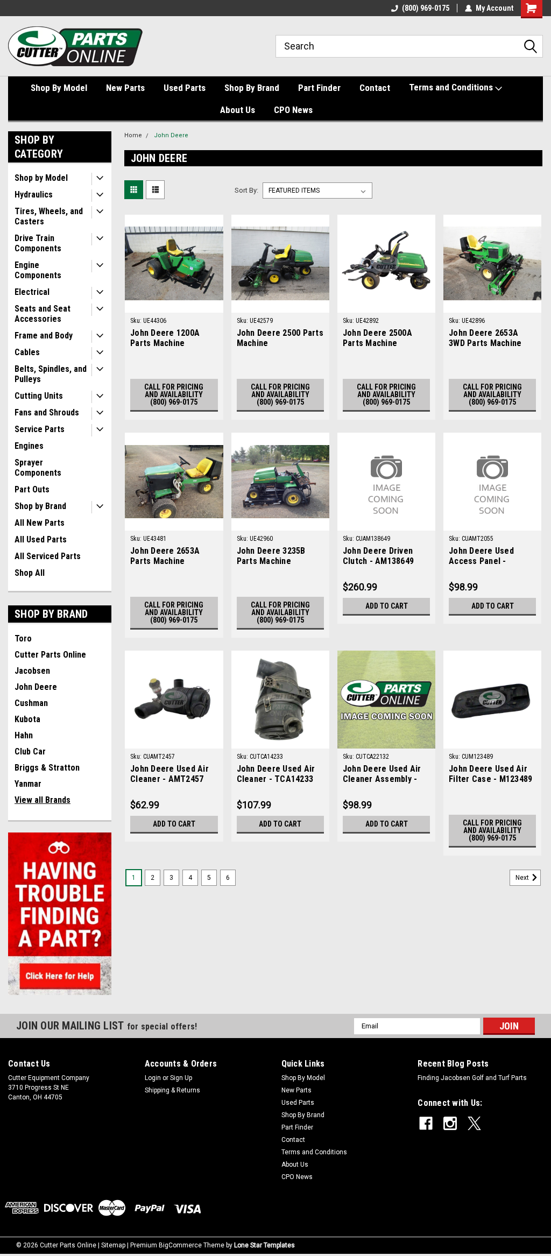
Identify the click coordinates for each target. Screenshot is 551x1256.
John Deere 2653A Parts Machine (165, 556)
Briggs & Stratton (47, 768)
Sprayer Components (38, 467)
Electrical (32, 292)
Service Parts (40, 429)
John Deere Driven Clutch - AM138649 (378, 556)
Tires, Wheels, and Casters (49, 216)
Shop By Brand (251, 87)
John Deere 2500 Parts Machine (280, 338)
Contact (374, 87)
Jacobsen (32, 671)
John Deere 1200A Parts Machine (165, 338)
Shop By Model (59, 87)
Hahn (24, 735)
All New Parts (40, 523)
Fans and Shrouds (47, 412)
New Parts (125, 87)
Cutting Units (39, 396)
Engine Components (38, 270)
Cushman (31, 703)
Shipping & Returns (172, 1090)
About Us (237, 109)
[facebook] (426, 1123)
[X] (474, 1123)
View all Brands (42, 800)
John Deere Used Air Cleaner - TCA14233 (276, 774)
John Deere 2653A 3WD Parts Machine (485, 338)
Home (133, 135)
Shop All (30, 573)
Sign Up (181, 1078)
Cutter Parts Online (50, 655)
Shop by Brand (40, 506)
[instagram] (450, 1123)
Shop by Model (41, 178)
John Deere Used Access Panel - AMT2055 (481, 556)
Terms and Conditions (452, 87)
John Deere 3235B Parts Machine (271, 556)
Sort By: (246, 190)
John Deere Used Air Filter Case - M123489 (490, 774)
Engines (29, 446)
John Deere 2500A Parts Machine (377, 338)
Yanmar (28, 784)
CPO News (293, 109)
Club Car (30, 751)
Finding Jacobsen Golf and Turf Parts (472, 1078)
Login (153, 1078)
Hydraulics (34, 194)
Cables (27, 352)
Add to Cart (386, 606)
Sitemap (113, 1245)
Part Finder (319, 87)
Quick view (174, 304)
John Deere (36, 687)
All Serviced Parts (48, 556)
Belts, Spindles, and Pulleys (51, 374)
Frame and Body (44, 335)
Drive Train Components (38, 243)
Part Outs (32, 489)
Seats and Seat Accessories (42, 314)
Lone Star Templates (264, 1245)
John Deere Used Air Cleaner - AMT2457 (169, 774)
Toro (23, 638)
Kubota (27, 719)
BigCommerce (180, 1245)
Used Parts (185, 87)
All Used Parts (41, 539)
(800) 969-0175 (425, 8)
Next (523, 878)
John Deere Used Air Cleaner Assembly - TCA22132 (382, 774)
